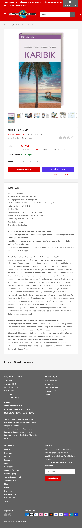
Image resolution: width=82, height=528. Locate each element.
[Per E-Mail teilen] (72, 138)
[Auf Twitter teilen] (68, 138)
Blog (6, 484)
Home (6, 25)
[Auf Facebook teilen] (60, 138)
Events (7, 487)
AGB (6, 463)
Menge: (11, 161)
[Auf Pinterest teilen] (64, 138)
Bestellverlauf (50, 391)
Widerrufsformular (11, 470)
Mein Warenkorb (51, 388)
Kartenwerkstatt (10, 494)
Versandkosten (35, 149)
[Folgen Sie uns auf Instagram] (9, 514)
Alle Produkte (15, 25)
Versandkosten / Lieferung (15, 477)
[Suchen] (72, 14)
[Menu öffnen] (5, 14)
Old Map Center (10, 498)
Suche (47, 394)
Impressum (8, 460)
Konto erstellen (51, 381)
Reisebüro (8, 491)
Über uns (8, 453)
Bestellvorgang (10, 474)
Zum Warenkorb (24, 169)
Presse (7, 456)
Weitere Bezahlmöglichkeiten (58, 174)
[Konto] (80, 14)
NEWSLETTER (70, 5)
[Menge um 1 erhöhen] (37, 161)
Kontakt (7, 450)
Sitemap (7, 501)
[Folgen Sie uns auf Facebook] (5, 514)
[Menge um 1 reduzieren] (23, 161)
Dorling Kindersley (16, 135)
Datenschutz (9, 467)
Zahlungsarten (10, 480)
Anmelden (49, 384)
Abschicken (53, 478)
